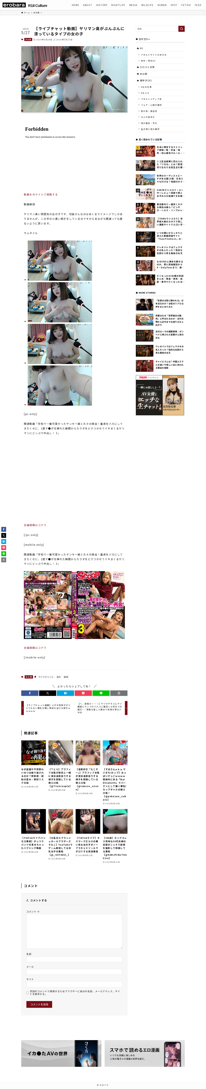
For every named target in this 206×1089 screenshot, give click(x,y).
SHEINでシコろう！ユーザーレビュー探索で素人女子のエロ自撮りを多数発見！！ (170, 193)
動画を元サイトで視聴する (41, 194)
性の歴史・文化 (149, 123)
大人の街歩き (148, 116)
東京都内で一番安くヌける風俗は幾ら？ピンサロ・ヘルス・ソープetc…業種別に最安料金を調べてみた (170, 207)
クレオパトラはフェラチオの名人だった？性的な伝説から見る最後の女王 (170, 250)
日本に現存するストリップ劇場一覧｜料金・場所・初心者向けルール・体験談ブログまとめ (170, 150)
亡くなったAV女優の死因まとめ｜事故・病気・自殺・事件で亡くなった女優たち (170, 278)
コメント (33, 911)
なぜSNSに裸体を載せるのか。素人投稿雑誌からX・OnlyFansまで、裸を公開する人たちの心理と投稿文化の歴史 (170, 264)
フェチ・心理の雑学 (151, 104)
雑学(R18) (146, 80)
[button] (29, 693)
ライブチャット (46, 676)
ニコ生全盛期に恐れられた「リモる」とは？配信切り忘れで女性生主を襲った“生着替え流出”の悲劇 (170, 164)
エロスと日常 (147, 67)
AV (141, 48)
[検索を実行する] (181, 29)
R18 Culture (37, 6)
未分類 (28, 39)
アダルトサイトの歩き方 (154, 54)
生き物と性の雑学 (150, 129)
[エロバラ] (14, 5)
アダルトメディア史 (151, 98)
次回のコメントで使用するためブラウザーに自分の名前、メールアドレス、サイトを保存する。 (75, 992)
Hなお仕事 (146, 86)
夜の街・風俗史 (149, 111)
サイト (30, 979)
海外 (59, 676)
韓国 (66, 676)
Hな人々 (145, 92)
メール (30, 966)
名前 (28, 954)
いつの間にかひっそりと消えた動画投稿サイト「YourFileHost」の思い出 (170, 236)
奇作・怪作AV (148, 60)
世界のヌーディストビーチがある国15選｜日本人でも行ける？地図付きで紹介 (170, 178)
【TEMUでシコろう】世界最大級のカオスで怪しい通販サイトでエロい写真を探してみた (170, 221)
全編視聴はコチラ (35, 525)
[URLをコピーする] (118, 693)
